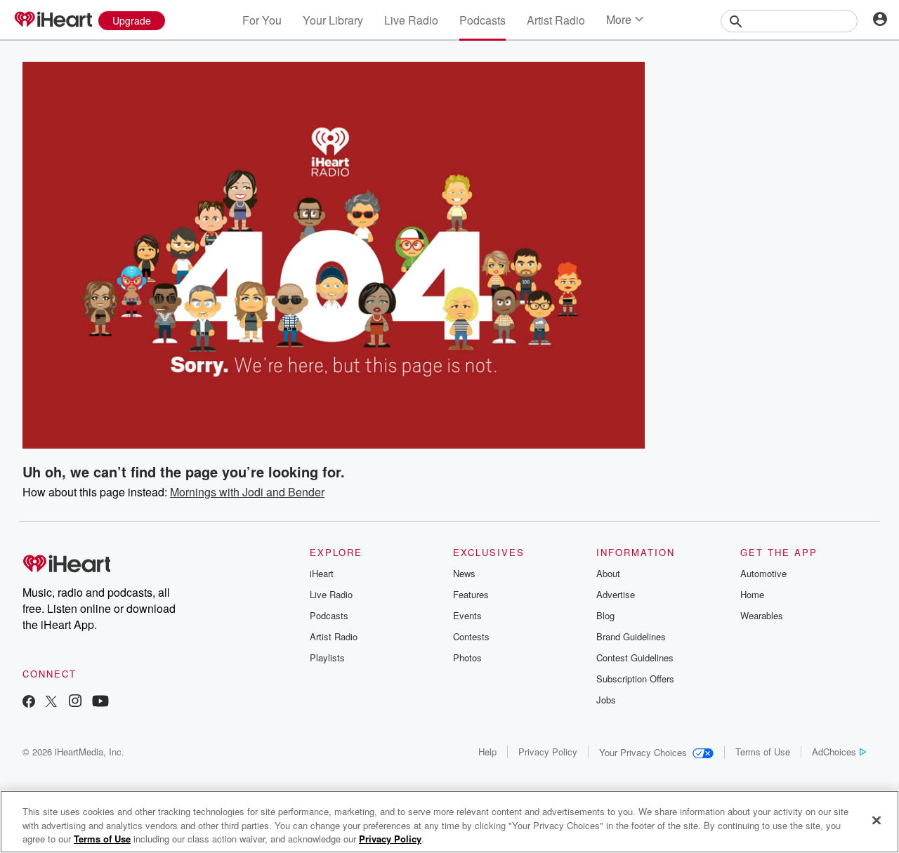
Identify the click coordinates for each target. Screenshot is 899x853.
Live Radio (411, 20)
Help (487, 751)
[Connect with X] (51, 702)
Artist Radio (556, 20)
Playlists (327, 657)
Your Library (333, 20)
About (608, 573)
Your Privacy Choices (643, 752)
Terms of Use (762, 751)
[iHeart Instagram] (75, 702)
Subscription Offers (635, 678)
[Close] (876, 820)
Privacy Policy (547, 751)
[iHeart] (53, 20)
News (464, 573)
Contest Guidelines (635, 657)
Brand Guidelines (631, 636)
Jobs (606, 699)
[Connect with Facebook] (28, 702)
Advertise (615, 594)
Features (471, 594)
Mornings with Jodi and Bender (247, 492)
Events (467, 615)
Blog (605, 615)
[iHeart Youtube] (100, 702)
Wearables (761, 615)
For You (262, 20)
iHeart (322, 573)
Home (752, 594)
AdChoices (834, 751)
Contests (471, 636)
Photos (467, 657)
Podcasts (482, 20)
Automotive (763, 573)
